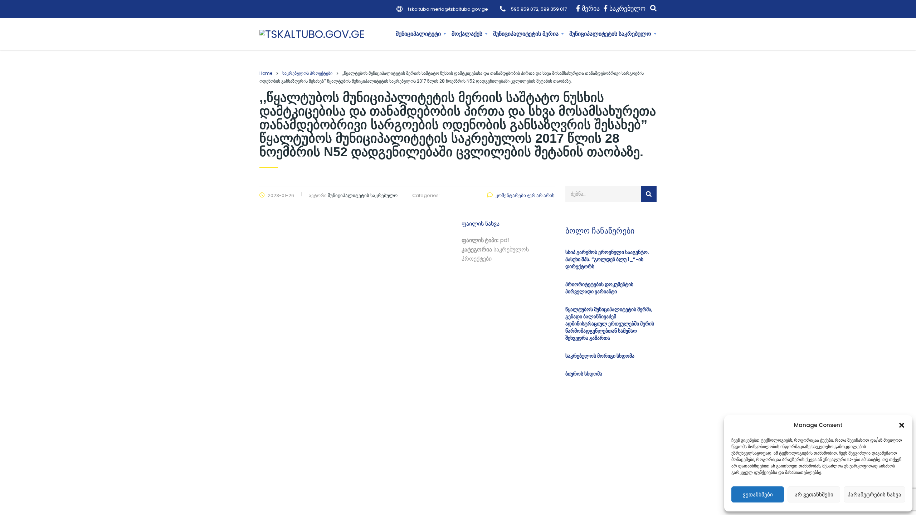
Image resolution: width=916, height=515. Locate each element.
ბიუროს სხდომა (583, 373)
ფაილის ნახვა (481, 224)
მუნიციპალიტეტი (418, 34)
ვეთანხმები (758, 494)
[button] (901, 425)
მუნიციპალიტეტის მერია (526, 34)
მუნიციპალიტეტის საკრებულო (610, 34)
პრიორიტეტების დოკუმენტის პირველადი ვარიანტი (599, 288)
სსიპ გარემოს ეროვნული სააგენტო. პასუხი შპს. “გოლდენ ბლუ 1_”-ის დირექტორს (607, 259)
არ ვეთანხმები (814, 494)
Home (265, 73)
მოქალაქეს (467, 34)
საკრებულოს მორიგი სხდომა (599, 355)
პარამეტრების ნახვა (874, 494)
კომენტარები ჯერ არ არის (525, 195)
